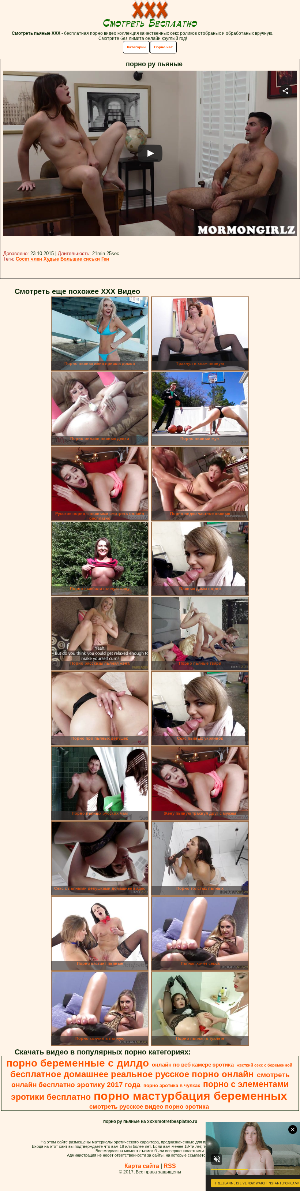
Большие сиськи (80, 259)
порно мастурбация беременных (190, 1095)
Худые (51, 259)
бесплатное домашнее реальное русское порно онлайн (132, 1074)
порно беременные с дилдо (77, 1063)
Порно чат (163, 47)
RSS (170, 1166)
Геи (105, 259)
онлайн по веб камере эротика (193, 1065)
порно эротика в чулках (171, 1085)
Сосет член (29, 259)
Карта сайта (141, 1166)
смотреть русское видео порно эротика (149, 1106)
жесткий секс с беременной (264, 1065)
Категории (136, 47)
